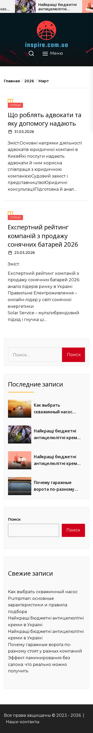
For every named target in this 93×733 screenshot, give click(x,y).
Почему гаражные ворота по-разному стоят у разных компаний (54, 486)
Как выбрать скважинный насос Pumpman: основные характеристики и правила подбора (55, 408)
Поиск (14, 519)
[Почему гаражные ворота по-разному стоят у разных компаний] (19, 486)
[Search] (31, 53)
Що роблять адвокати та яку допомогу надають (44, 119)
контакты (30, 721)
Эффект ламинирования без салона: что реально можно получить (39, 664)
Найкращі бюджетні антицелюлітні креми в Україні (57, 7)
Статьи (15, 105)
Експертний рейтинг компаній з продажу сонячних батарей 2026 (43, 235)
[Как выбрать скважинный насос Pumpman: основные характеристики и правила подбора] (19, 409)
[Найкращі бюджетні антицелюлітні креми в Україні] (25, 6)
